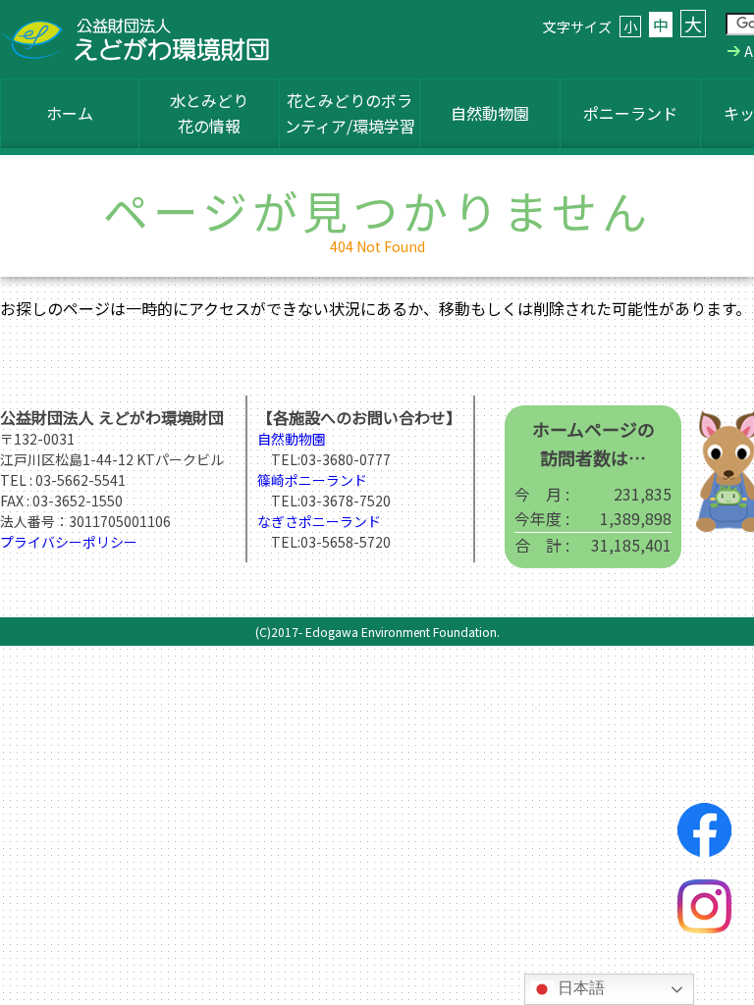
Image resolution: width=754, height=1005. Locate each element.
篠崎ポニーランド (312, 480)
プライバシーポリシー (68, 542)
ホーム (69, 113)
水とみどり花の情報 (209, 112)
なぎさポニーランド (319, 521)
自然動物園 (490, 113)
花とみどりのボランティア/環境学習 (350, 112)
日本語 (579, 987)
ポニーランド (630, 113)
